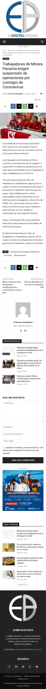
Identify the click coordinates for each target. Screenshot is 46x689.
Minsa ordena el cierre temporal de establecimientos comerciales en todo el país (12, 287)
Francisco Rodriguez (15, 94)
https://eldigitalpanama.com (23, 326)
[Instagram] (25, 330)
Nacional (11, 50)
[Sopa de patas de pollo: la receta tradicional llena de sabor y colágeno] (9, 561)
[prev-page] (4, 388)
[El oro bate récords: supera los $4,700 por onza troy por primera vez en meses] (9, 547)
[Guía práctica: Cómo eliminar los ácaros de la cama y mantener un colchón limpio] (9, 574)
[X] (19, 106)
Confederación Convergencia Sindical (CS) (25, 252)
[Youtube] (36, 666)
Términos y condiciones (13, 676)
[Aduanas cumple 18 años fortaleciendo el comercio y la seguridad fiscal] (9, 379)
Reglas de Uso (23, 679)
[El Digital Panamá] (23, 19)
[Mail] (23, 666)
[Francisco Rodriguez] (4, 93)
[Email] (30, 106)
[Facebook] (13, 106)
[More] (36, 106)
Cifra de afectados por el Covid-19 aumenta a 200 (33, 284)
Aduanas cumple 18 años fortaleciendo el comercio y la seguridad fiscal (29, 378)
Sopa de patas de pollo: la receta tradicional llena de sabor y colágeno (30, 560)
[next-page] (8, 388)
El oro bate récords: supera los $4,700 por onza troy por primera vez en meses (30, 546)
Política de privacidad (32, 676)
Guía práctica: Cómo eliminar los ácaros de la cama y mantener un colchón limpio (30, 574)
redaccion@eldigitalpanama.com (28, 649)
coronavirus (8, 255)
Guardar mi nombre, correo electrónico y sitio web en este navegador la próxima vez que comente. (23, 450)
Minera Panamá (20, 255)
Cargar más (22, 584)
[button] (4, 41)
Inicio (4, 50)
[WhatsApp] (24, 106)
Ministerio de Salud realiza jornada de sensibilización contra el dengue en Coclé (30, 350)
